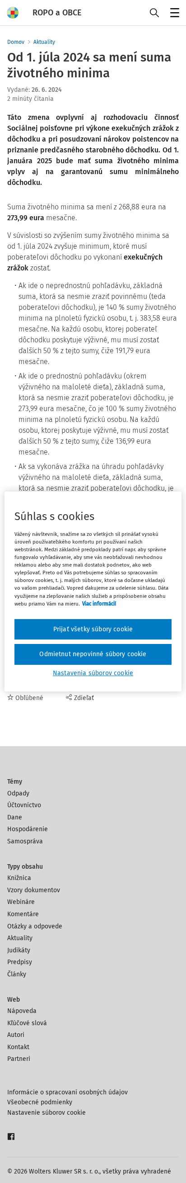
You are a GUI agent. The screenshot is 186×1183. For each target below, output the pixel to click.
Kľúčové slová (27, 1023)
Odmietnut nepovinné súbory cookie (92, 654)
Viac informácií (99, 604)
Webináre (21, 902)
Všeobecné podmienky (39, 1102)
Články (16, 974)
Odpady (18, 793)
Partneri (18, 1059)
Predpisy (19, 962)
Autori (15, 1035)
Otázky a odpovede (34, 926)
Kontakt (18, 1047)
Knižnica (19, 878)
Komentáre (23, 914)
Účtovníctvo (24, 805)
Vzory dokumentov (33, 890)
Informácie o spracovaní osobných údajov (67, 1092)
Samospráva (25, 841)
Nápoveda (22, 1011)
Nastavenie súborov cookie (46, 1113)
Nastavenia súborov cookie (93, 673)
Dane (14, 817)
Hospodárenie (27, 829)
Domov (15, 42)
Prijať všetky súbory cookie (93, 629)
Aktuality (44, 42)
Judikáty (18, 950)
